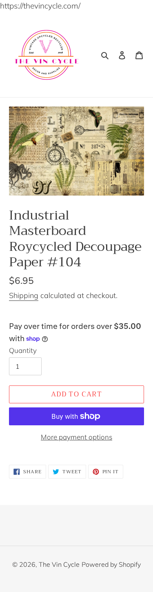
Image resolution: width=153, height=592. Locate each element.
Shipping (23, 295)
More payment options (76, 437)
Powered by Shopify (111, 564)
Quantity (23, 350)
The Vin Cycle (59, 564)
